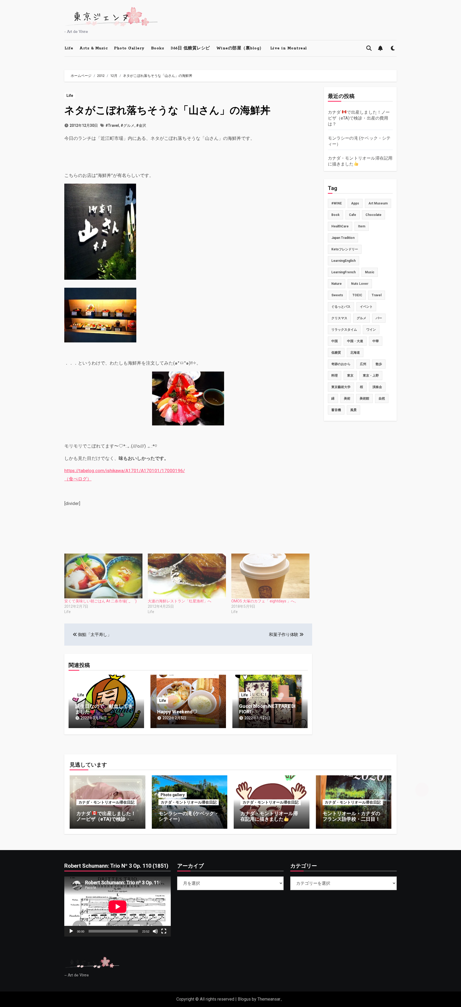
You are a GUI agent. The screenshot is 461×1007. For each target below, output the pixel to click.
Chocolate (373, 215)
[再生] (71, 931)
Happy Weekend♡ (177, 711)
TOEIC (357, 295)
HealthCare (340, 226)
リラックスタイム (344, 329)
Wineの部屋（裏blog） (240, 48)
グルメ (361, 318)
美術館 (364, 398)
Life (69, 48)
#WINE (336, 203)
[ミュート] (155, 931)
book (335, 215)
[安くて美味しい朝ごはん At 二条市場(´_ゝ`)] (103, 576)
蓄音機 (336, 410)
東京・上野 (371, 375)
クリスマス (339, 318)
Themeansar (268, 999)
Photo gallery (173, 795)
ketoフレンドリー (344, 249)
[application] (117, 906)
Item (361, 226)
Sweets (337, 295)
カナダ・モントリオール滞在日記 (106, 802)
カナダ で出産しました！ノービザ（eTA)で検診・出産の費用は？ (359, 118)
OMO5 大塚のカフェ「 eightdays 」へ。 (264, 601)
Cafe (352, 215)
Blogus (244, 999)
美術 (347, 398)
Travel (376, 295)
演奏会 (377, 387)
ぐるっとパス (341, 307)
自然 (382, 398)
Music (369, 272)
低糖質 (336, 352)
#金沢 (141, 125)
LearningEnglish (343, 261)
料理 (334, 375)
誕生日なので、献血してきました (104, 709)
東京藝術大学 (341, 387)
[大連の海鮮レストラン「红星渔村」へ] (187, 576)
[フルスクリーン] (163, 931)
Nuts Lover (359, 284)
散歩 (379, 364)
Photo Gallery (129, 48)
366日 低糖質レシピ (190, 48)
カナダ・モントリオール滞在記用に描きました (269, 816)
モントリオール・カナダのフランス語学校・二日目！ (351, 816)
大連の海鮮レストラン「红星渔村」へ (179, 601)
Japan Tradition (343, 238)
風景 (353, 410)
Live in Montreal (288, 48)
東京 (350, 375)
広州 (363, 364)
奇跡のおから (341, 364)
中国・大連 (355, 341)
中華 (375, 341)
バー (379, 318)
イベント (366, 307)
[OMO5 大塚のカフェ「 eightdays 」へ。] (270, 576)
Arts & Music (94, 48)
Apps (355, 203)
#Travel (112, 125)
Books (157, 48)
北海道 (355, 352)
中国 (334, 341)
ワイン (371, 329)
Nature (336, 284)
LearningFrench (343, 272)
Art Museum (378, 203)
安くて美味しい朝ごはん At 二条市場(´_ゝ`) (100, 601)
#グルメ (127, 125)
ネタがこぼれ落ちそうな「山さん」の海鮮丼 (167, 110)
